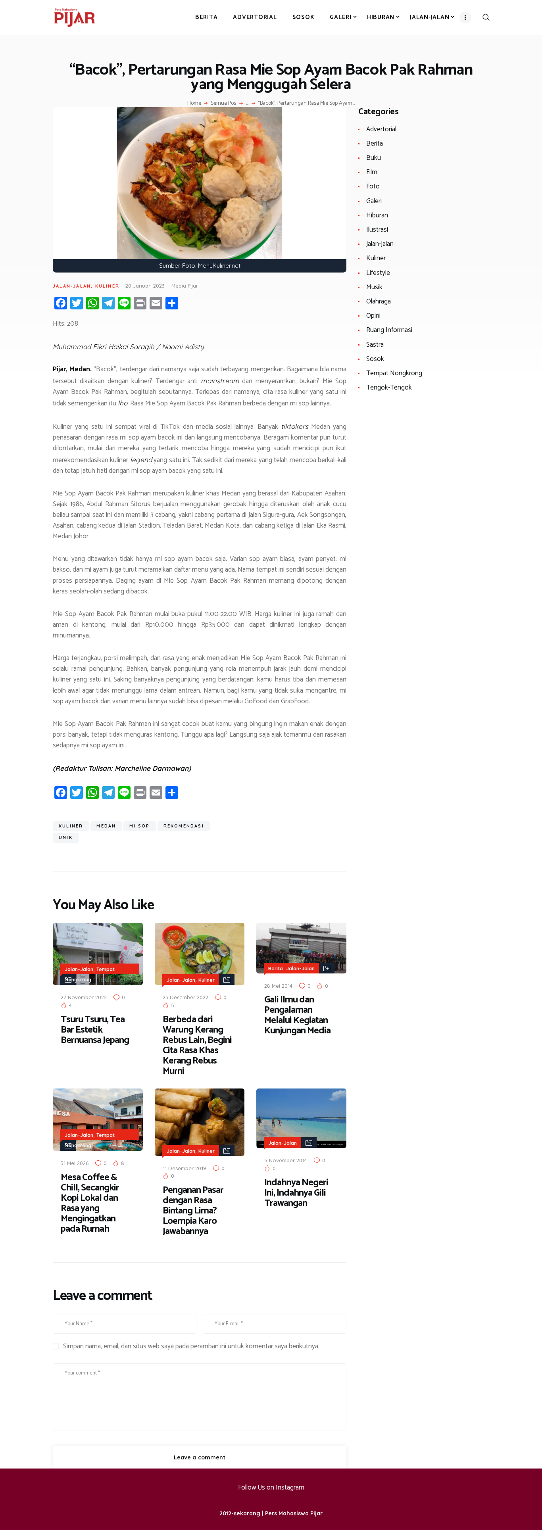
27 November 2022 (84, 997)
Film (371, 172)
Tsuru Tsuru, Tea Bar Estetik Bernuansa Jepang (96, 1030)
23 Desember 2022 (185, 997)
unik (66, 837)
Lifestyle (378, 272)
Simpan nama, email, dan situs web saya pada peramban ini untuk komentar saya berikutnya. (191, 1347)
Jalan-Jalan (72, 286)
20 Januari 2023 (145, 285)
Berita (275, 968)
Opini (373, 315)
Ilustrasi (377, 229)
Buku (373, 157)
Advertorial (381, 129)
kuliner (71, 826)
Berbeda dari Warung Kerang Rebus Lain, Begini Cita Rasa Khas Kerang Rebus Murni (197, 1046)
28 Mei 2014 (278, 986)
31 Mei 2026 (74, 1163)
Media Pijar (184, 285)
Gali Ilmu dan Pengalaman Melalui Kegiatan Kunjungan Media (297, 1015)
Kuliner (107, 286)
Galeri (374, 201)
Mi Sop (139, 826)
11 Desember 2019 (184, 1168)
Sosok (375, 359)
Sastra (375, 344)
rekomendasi (183, 826)
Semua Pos (223, 103)
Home (194, 103)
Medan (106, 826)
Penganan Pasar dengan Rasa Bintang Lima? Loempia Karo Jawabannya (193, 1211)
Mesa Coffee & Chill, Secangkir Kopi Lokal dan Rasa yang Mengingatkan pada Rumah (90, 1203)
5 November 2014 (285, 1160)
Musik (374, 287)
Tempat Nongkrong (394, 373)
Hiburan (377, 215)
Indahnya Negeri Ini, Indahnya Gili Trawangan (296, 1193)
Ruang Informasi (389, 330)
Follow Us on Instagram (271, 1487)
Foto (373, 186)
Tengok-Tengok (389, 387)
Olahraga (378, 301)
